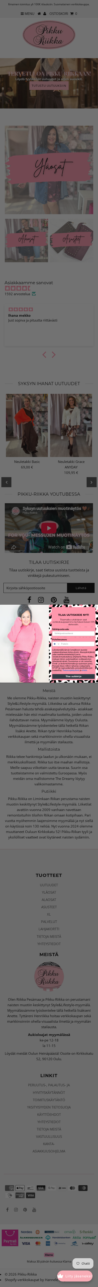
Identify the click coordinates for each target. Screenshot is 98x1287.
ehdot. (84, 670)
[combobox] (56, 643)
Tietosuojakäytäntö (70, 670)
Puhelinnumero (59, 639)
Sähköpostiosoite (60, 629)
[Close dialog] (96, 607)
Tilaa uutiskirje (73, 676)
